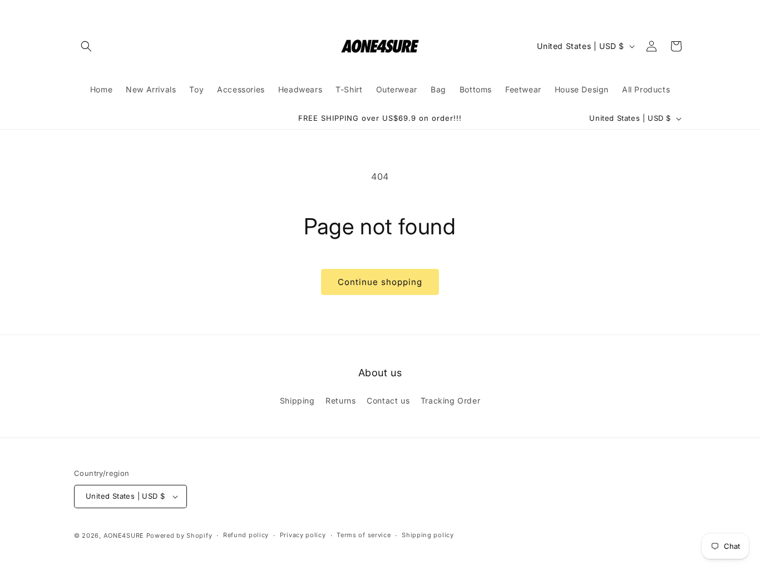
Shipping (297, 400)
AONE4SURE (123, 535)
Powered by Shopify (179, 535)
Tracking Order (450, 400)
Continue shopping (380, 282)
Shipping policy (428, 535)
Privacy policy (303, 535)
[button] (86, 46)
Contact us (388, 400)
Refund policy (246, 535)
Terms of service (364, 535)
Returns (340, 400)
